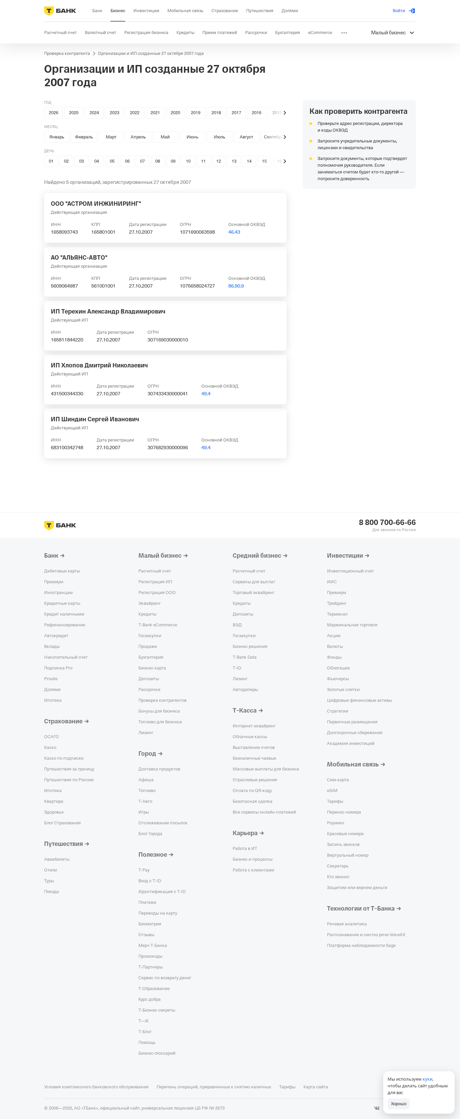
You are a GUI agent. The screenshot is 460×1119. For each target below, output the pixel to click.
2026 (53, 112)
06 (127, 161)
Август (246, 136)
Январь (57, 136)
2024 (94, 112)
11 (203, 161)
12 (218, 161)
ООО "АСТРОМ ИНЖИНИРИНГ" (96, 204)
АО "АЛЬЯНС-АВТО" (79, 258)
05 (112, 161)
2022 (134, 112)
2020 (175, 112)
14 (249, 161)
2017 (236, 112)
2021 (155, 112)
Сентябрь (274, 136)
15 (264, 161)
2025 (73, 112)
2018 (216, 112)
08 (157, 161)
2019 (195, 112)
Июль (219, 136)
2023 (114, 112)
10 (188, 161)
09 (173, 161)
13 (234, 161)
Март (111, 136)
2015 (277, 112)
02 (66, 161)
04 (96, 161)
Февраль (84, 136)
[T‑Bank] (60, 11)
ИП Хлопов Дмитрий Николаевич (99, 365)
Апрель (138, 136)
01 (51, 161)
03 (81, 161)
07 (142, 161)
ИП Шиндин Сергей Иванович (95, 419)
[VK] (377, 1108)
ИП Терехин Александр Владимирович (108, 311)
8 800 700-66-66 (387, 522)
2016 (256, 112)
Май (165, 136)
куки (427, 1079)
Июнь (192, 136)
